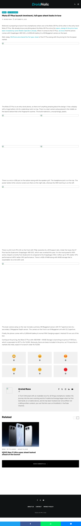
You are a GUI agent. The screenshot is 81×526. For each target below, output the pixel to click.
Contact (39, 506)
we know (62, 31)
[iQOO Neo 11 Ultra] (20, 434)
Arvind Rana (7, 19)
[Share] (30, 524)
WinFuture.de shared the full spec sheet (24, 37)
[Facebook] (37, 500)
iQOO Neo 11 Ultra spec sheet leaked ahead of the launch (19, 453)
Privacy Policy (49, 506)
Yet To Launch (13, 12)
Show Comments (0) (39, 464)
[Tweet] (10, 524)
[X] (40, 500)
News (4, 12)
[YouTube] (43, 500)
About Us (31, 506)
